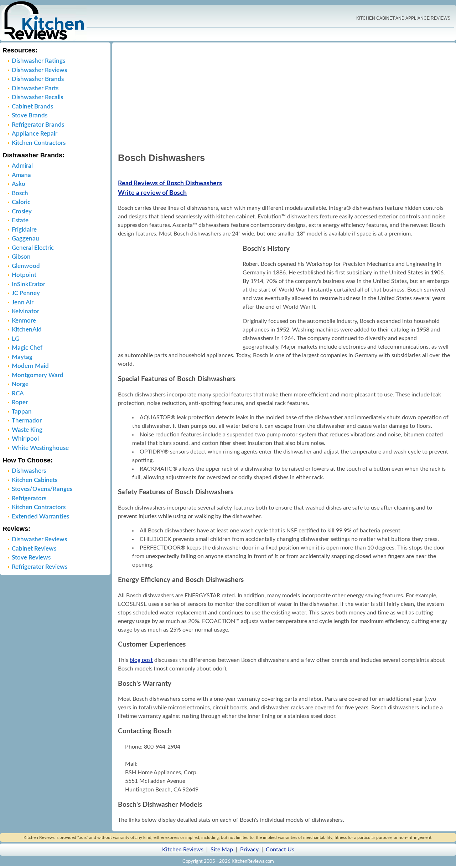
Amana (21, 175)
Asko (18, 184)
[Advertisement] (284, 97)
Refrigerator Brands (38, 125)
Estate (20, 220)
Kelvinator (25, 311)
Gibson (21, 257)
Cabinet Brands (32, 106)
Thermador (27, 420)
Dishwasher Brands (38, 79)
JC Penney (26, 293)
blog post (141, 660)
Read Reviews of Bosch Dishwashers (170, 183)
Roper (20, 402)
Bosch (20, 193)
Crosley (22, 211)
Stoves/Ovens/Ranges (42, 489)
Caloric (21, 202)
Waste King (27, 430)
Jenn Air (22, 302)
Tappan (22, 412)
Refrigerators (29, 498)
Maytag (22, 357)
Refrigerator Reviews (39, 567)
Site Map (222, 849)
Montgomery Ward (37, 375)
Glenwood (26, 266)
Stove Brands (29, 115)
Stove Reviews (31, 557)
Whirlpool (25, 439)
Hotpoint (24, 275)
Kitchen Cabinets (34, 480)
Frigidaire (24, 230)
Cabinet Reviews (34, 549)
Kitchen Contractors (39, 143)
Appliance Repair (34, 134)
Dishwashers (29, 471)
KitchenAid (27, 329)
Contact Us (280, 849)
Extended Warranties (40, 516)
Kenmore (24, 321)
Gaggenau (25, 239)
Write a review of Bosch (152, 193)
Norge (20, 384)
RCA (18, 393)
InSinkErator (28, 284)
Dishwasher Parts (35, 88)
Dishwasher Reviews (39, 70)
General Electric (33, 248)
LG (15, 339)
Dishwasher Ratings (38, 61)
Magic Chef (27, 348)
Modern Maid (30, 366)
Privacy (249, 849)
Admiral (22, 166)
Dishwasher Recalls (37, 97)
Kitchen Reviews (182, 849)
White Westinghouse (40, 448)
